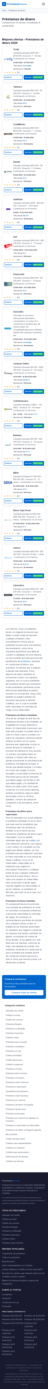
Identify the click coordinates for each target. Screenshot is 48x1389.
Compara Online (21, 363)
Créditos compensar (14, 1064)
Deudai (16, 162)
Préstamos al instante (15, 1078)
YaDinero (17, 87)
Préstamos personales (15, 1113)
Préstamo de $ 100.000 (12, 1316)
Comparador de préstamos (13, 1253)
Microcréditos (12, 1134)
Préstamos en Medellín (15, 1029)
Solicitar (33, 77)
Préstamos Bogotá (14, 1024)
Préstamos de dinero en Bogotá (19, 1105)
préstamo (25, 661)
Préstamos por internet (15, 1100)
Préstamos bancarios (15, 1033)
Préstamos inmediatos (15, 1046)
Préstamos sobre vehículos (17, 1082)
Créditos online (12, 1037)
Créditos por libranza (15, 1161)
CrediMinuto (19, 124)
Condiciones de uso (10, 1302)
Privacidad (6, 1306)
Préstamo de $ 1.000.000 (12, 1323)
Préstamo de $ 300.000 (12, 1319)
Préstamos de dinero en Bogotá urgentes (23, 1130)
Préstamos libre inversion (16, 1073)
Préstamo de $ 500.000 (34, 1319)
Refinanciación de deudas (17, 1157)
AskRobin (18, 199)
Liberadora (18, 585)
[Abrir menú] (43, 4)
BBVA (16, 473)
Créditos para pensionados (17, 1152)
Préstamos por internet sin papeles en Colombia (22, 1119)
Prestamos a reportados (16, 1087)
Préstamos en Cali (13, 1051)
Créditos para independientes (18, 1143)
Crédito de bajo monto (15, 1139)
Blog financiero (8, 1261)
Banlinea (17, 435)
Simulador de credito (15, 1011)
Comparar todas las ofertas (24, 992)
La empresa (7, 1294)
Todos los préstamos (11, 1257)
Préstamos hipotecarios (16, 1109)
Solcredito (18, 312)
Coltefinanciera (20, 401)
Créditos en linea (13, 1015)
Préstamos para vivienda (16, 1042)
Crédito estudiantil (13, 1055)
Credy (16, 49)
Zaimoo (17, 548)
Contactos (6, 1298)
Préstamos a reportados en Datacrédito (23, 1125)
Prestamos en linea (14, 1069)
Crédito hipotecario (14, 1060)
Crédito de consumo (14, 1020)
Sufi (15, 237)
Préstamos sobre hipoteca (17, 1096)
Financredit (18, 274)
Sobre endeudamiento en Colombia (17, 1265)
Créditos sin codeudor (15, 1148)
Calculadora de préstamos (17, 1091)
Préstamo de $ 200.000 (34, 1316)
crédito (32, 840)
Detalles (8, 77)
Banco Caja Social (21, 510)
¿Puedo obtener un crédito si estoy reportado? (22, 1269)
